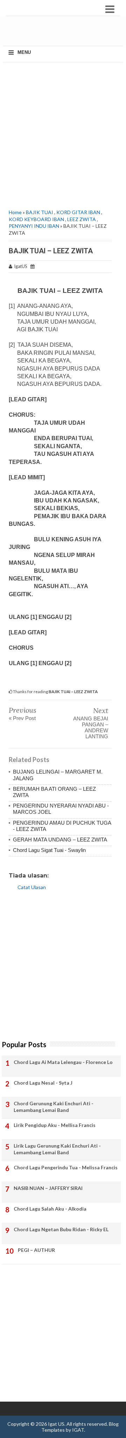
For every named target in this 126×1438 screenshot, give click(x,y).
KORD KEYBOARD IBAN (36, 219)
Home (15, 212)
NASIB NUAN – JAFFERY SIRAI (48, 1188)
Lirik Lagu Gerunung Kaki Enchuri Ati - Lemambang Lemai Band (57, 1149)
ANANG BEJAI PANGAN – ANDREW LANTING (90, 727)
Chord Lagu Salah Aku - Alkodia (50, 1209)
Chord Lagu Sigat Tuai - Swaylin (49, 850)
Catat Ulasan (32, 887)
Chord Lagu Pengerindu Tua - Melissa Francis (66, 1167)
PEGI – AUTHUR (36, 1250)
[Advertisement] (65, 33)
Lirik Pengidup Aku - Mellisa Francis (55, 1125)
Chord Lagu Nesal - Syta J (43, 1083)
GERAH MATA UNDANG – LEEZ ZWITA (60, 840)
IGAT (78, 1430)
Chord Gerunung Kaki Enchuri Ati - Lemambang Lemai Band (53, 1106)
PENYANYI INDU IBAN (34, 226)
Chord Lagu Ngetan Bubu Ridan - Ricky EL (61, 1229)
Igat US (56, 1424)
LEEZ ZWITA (81, 219)
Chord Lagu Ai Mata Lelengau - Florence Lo (63, 1062)
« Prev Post (22, 718)
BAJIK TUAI (39, 212)
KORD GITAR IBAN (78, 212)
